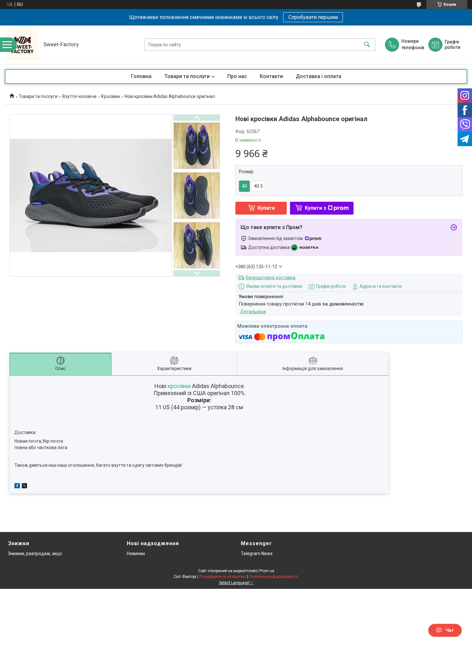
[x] (24, 486)
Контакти (271, 76)
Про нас (237, 76)
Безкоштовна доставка (270, 277)
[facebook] (17, 486)
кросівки (179, 386)
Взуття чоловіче (79, 96)
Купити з (315, 208)
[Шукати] (367, 45)
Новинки (136, 553)
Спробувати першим (313, 17)
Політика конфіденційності (273, 576)
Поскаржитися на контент (222, 576)
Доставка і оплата (318, 76)
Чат (450, 630)
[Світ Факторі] (22, 45)
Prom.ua (266, 571)
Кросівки (110, 96)
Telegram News (257, 553)
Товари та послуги (187, 76)
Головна (141, 76)
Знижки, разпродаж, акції (35, 553)
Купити (266, 208)
